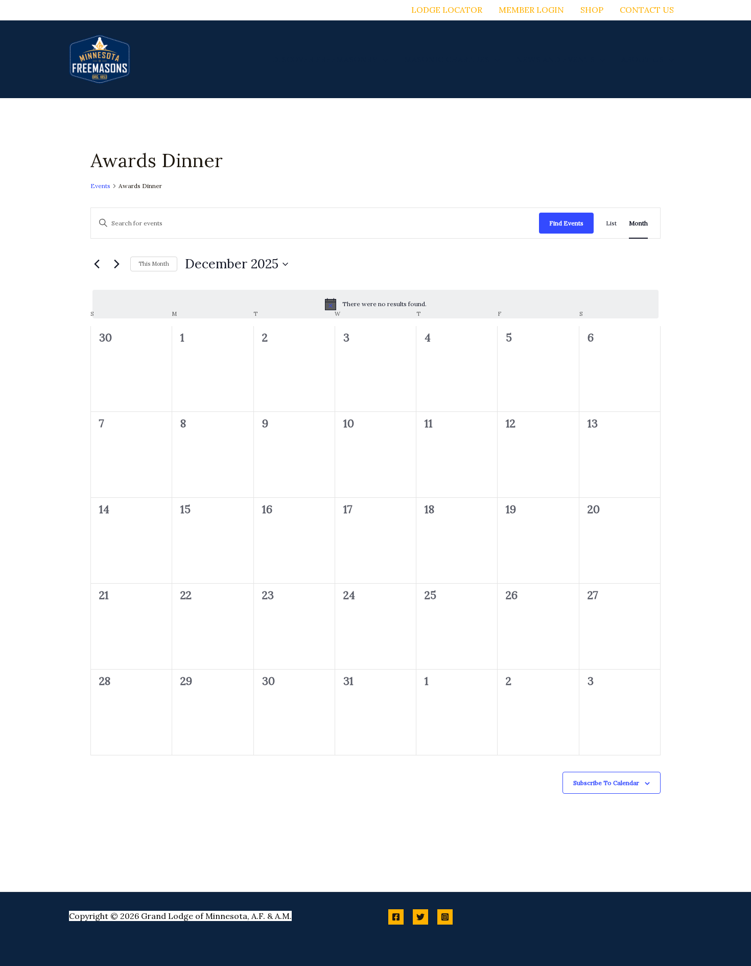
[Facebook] (396, 917)
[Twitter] (420, 917)
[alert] (375, 304)
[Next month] (116, 264)
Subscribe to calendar (606, 783)
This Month (153, 263)
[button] (383, 59)
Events (100, 186)
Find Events (566, 223)
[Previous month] (96, 264)
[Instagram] (445, 917)
